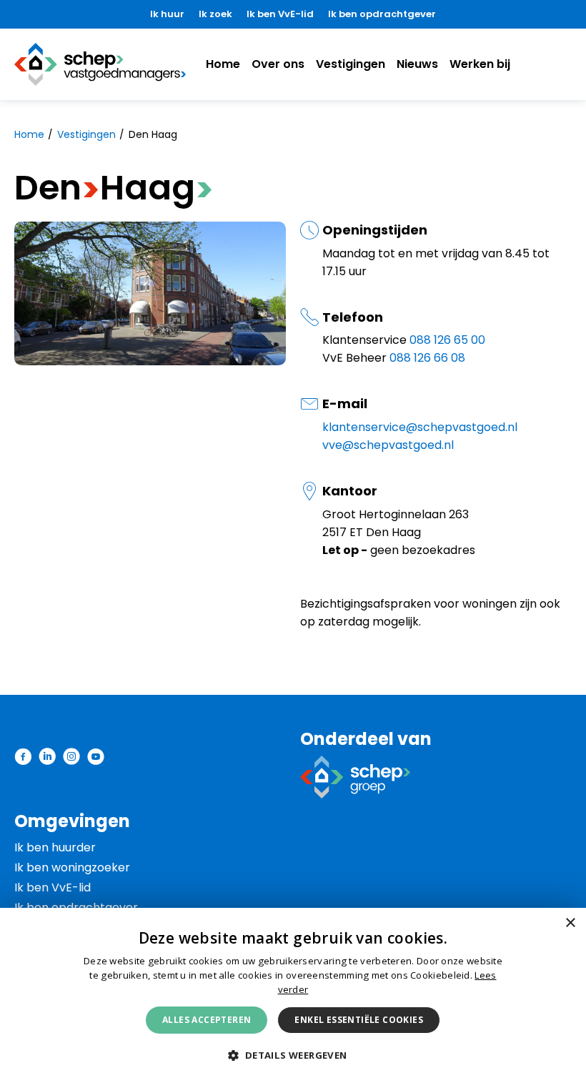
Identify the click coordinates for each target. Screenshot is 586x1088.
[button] (293, 1055)
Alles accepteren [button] (206, 1020)
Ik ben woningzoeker (72, 867)
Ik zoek (215, 14)
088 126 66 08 (427, 358)
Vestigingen (350, 64)
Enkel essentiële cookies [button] (358, 1020)
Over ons (278, 64)
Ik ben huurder (55, 847)
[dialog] (293, 998)
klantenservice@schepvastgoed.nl (419, 427)
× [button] (570, 923)
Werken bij (480, 64)
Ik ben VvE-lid (280, 14)
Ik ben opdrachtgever (382, 14)
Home (223, 64)
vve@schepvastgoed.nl (388, 445)
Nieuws (417, 64)
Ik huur (167, 14)
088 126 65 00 (447, 340)
